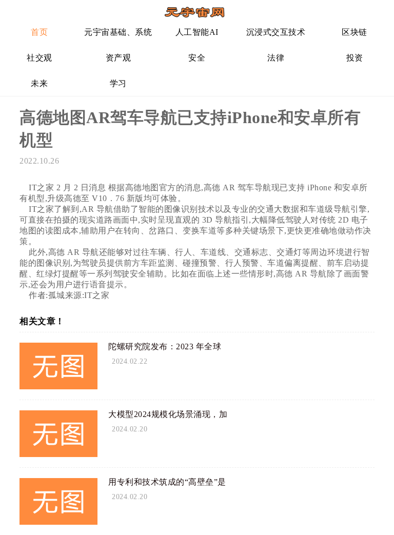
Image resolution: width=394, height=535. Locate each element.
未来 (39, 83)
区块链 (354, 32)
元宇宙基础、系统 (118, 32)
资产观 (118, 57)
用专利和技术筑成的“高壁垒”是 (167, 482)
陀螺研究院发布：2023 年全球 (164, 346)
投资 (354, 57)
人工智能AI (197, 32)
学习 (118, 83)
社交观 (39, 57)
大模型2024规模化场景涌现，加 (167, 414)
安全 (196, 57)
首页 (39, 32)
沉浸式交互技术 (276, 32)
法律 (275, 57)
